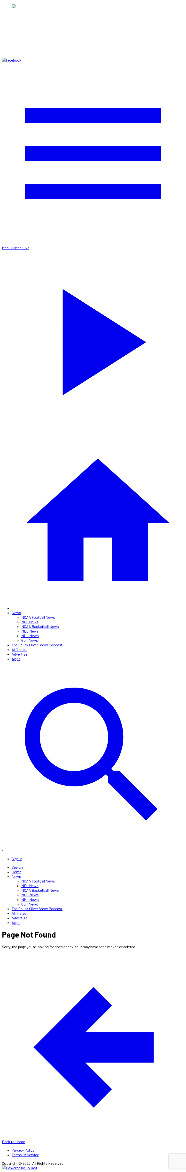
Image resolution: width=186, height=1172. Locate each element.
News (16, 612)
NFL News (30, 621)
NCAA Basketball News (40, 626)
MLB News (30, 631)
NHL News (30, 635)
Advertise (19, 654)
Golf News (29, 640)
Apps (16, 658)
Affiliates (19, 649)
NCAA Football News (38, 617)
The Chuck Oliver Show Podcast (37, 644)
